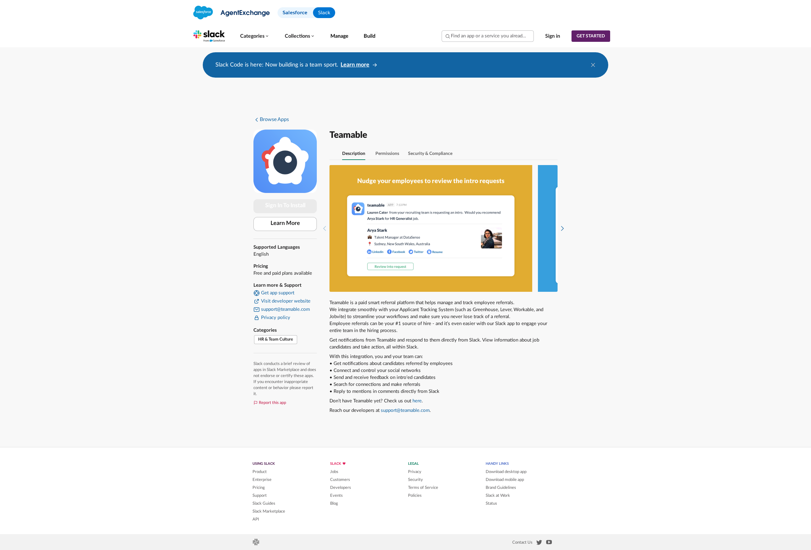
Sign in (552, 36)
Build (369, 36)
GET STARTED (591, 36)
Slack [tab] (324, 12)
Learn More (285, 223)
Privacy (414, 472)
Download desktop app (506, 472)
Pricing (258, 487)
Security (415, 479)
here (417, 401)
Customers (340, 479)
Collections (297, 36)
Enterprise (261, 479)
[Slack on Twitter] (539, 543)
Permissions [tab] (387, 153)
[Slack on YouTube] (549, 543)
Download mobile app (505, 479)
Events (336, 495)
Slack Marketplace (268, 511)
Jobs (334, 472)
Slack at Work (498, 495)
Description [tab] (353, 153)
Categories (252, 36)
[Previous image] (324, 228)
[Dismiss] (593, 65)
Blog (334, 503)
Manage (339, 36)
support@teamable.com (405, 410)
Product (259, 472)
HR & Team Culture (275, 339)
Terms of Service (423, 487)
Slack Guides (263, 503)
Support (259, 495)
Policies (415, 495)
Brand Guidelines (501, 487)
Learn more (355, 65)
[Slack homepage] (256, 544)
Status (491, 503)
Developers (340, 487)
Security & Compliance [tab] (430, 153)
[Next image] (562, 228)
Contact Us (522, 542)
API (255, 519)
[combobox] (488, 36)
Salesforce (295, 12)
